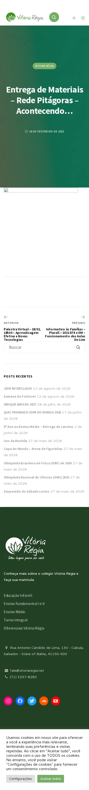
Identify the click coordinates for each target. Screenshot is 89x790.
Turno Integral (16, 619)
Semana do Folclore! (20, 396)
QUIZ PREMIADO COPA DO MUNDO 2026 (32, 412)
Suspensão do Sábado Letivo (26, 491)
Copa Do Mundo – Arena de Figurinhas (33, 448)
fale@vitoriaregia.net (26, 670)
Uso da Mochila (15, 441)
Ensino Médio (14, 611)
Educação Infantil (18, 595)
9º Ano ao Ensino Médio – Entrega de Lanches (38, 426)
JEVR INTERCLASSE (18, 388)
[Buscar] (78, 347)
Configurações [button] (20, 779)
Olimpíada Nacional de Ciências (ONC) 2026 (36, 477)
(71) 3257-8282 (23, 677)
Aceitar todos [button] (50, 779)
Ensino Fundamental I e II (24, 603)
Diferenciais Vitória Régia (24, 628)
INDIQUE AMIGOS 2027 (20, 404)
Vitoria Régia (44, 66)
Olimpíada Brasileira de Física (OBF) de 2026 (38, 463)
